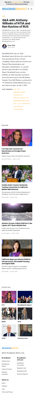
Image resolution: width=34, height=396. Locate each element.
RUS (3, 16)
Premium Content (19, 92)
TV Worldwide (18, 109)
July (19, 103)
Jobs (3, 389)
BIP (27, 98)
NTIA (18, 89)
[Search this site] (28, 8)
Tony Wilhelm (18, 106)
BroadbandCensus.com (21, 100)
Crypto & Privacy (7, 369)
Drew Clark (11, 45)
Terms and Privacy (7, 392)
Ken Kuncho (26, 103)
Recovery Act (18, 95)
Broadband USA (22, 371)
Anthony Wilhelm (19, 98)
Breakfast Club (21, 368)
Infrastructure (6, 361)
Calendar (4, 386)
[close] (32, 3)
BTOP (15, 103)
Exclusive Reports (22, 374)
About (3, 383)
